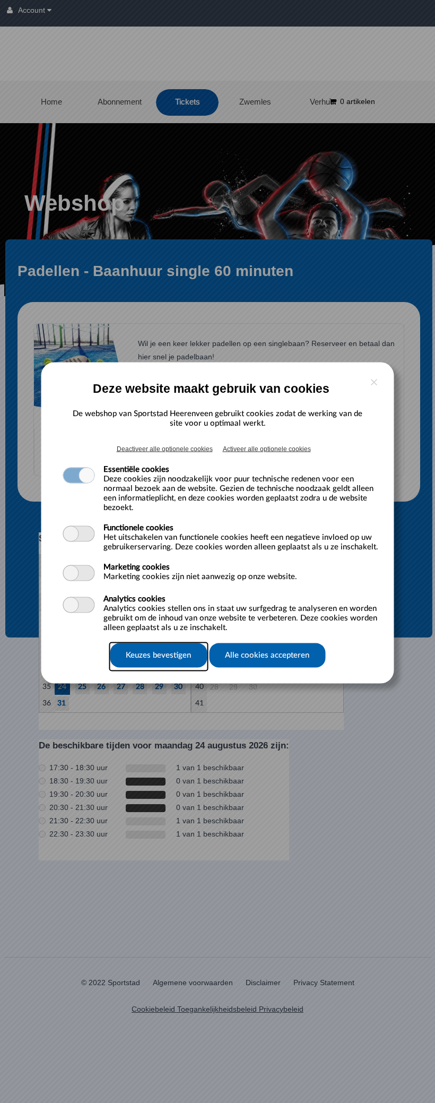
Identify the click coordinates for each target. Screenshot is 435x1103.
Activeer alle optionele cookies (267, 449)
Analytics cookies (134, 599)
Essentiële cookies (136, 469)
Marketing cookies (136, 567)
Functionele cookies (138, 528)
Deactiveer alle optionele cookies (165, 449)
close (374, 382)
